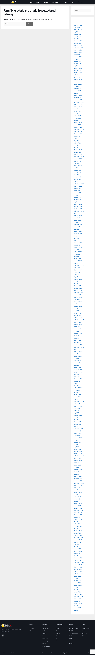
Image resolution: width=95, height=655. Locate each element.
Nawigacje (45, 638)
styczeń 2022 (78, 150)
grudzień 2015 (78, 315)
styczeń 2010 (78, 476)
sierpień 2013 (78, 379)
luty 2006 (76, 555)
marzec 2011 (77, 444)
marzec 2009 (78, 499)
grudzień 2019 (78, 206)
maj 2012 (76, 413)
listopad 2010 (78, 453)
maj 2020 (76, 195)
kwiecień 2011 (78, 442)
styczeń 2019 (78, 231)
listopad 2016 (78, 290)
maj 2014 (76, 358)
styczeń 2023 (78, 122)
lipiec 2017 (77, 272)
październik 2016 (79, 292)
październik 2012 (79, 401)
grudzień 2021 (78, 152)
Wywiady (71, 635)
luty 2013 (76, 392)
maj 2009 (76, 494)
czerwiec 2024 (78, 84)
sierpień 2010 (78, 460)
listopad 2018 (78, 236)
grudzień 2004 (78, 569)
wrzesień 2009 (78, 485)
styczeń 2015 (77, 340)
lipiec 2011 (77, 435)
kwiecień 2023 (78, 116)
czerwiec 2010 (78, 465)
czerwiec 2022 (78, 138)
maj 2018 (76, 249)
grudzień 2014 (78, 342)
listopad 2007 (78, 535)
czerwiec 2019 (78, 220)
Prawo (70, 638)
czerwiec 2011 (78, 438)
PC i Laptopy (45, 641)
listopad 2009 (78, 481)
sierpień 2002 (78, 599)
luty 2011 (76, 447)
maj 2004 (76, 578)
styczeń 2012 (77, 422)
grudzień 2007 (78, 533)
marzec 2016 (77, 308)
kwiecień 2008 (78, 524)
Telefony (44, 630)
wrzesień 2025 (78, 50)
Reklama (71, 643)
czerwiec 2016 (78, 302)
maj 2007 (76, 546)
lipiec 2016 (77, 299)
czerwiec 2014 (78, 356)
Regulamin (59, 653)
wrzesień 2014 (78, 349)
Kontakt (48, 653)
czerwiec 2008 (78, 519)
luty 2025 (76, 66)
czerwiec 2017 (78, 274)
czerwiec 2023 (78, 111)
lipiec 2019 (77, 218)
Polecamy (31, 630)
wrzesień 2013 (78, 376)
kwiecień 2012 (78, 415)
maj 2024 (76, 86)
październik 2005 (79, 562)
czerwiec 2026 (78, 29)
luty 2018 (76, 256)
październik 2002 (79, 596)
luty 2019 (76, 229)
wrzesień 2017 (78, 267)
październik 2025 (79, 48)
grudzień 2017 (78, 261)
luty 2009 (76, 501)
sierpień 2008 (78, 515)
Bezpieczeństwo (86, 628)
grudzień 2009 (78, 478)
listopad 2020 (78, 181)
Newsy (38, 2)
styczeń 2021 (77, 177)
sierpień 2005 (78, 567)
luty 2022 (76, 147)
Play (57, 630)
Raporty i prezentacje (74, 628)
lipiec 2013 (77, 381)
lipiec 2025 (77, 54)
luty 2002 (76, 610)
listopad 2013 (78, 372)
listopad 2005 (78, 560)
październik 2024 (79, 75)
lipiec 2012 (77, 408)
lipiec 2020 (77, 190)
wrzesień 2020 (78, 186)
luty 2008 (76, 528)
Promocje (31, 628)
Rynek (65, 2)
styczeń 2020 (78, 204)
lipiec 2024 (77, 82)
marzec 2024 (77, 91)
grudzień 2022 (78, 125)
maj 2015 (76, 331)
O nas (43, 653)
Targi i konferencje (73, 633)
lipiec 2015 (77, 326)
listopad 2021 (78, 154)
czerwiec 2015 (78, 329)
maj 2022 (76, 140)
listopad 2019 (78, 209)
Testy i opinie (45, 628)
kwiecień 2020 (78, 197)
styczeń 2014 (78, 367)
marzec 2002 (77, 608)
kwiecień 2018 (78, 252)
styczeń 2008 (78, 531)
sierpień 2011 (77, 433)
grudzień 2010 (78, 451)
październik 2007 (79, 537)
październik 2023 (79, 102)
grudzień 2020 (78, 179)
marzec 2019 (77, 227)
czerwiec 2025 (78, 57)
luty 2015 (76, 338)
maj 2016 (76, 304)
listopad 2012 (78, 399)
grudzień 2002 (78, 592)
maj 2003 (76, 587)
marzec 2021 (77, 172)
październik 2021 (79, 156)
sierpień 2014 (78, 351)
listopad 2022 (78, 127)
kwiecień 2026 (78, 34)
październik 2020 (79, 184)
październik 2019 (79, 211)
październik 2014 (79, 347)
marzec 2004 (78, 580)
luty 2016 (76, 311)
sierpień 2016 (78, 297)
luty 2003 (76, 589)
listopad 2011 (77, 426)
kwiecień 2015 (78, 333)
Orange (57, 628)
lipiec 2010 (77, 462)
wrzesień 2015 (78, 322)
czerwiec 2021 (78, 165)
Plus (57, 635)
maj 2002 (76, 605)
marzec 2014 (77, 363)
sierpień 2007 (78, 542)
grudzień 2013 (78, 370)
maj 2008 (76, 521)
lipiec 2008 (77, 517)
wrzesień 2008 (78, 512)
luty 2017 (76, 283)
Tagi (64, 653)
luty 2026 (76, 38)
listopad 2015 (78, 317)
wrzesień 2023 (78, 104)
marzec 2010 (77, 472)
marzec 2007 (77, 549)
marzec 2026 (77, 36)
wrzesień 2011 (78, 431)
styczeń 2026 (78, 41)
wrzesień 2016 (78, 295)
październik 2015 (79, 320)
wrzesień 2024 (78, 77)
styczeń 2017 (77, 286)
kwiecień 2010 (78, 469)
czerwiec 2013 (78, 383)
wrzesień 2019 (78, 213)
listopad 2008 (78, 508)
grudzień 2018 (78, 233)
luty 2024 (76, 93)
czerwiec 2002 (78, 603)
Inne (72, 2)
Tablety (44, 633)
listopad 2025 (78, 45)
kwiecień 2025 (78, 61)
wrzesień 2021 (78, 159)
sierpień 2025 (78, 52)
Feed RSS (68, 653)
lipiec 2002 (77, 601)
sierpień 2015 (78, 324)
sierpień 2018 (78, 243)
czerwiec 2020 (78, 193)
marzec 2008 (77, 526)
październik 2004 (79, 574)
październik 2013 (79, 374)
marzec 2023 (77, 118)
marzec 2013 (77, 390)
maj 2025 (76, 59)
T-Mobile (58, 633)
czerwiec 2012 (78, 410)
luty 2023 (76, 120)
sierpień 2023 (78, 107)
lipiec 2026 (77, 27)
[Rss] (2, 635)
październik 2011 (79, 429)
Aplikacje (84, 633)
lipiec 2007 (77, 544)
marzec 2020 (77, 199)
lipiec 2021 (77, 163)
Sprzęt (46, 2)
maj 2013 (76, 385)
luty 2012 (76, 419)
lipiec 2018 (77, 245)
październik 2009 (79, 483)
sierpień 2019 (78, 215)
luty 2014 (76, 365)
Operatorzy (55, 2)
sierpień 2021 (78, 161)
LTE (56, 641)
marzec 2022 (77, 145)
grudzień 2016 (78, 288)
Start (32, 2)
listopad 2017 (78, 263)
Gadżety (44, 643)
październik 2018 (79, 238)
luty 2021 (76, 175)
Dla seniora (45, 635)
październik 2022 (79, 129)
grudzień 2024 (78, 70)
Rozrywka (84, 630)
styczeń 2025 (78, 68)
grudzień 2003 (78, 583)
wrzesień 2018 (78, 240)
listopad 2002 (78, 594)
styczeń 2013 (78, 394)
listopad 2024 (78, 72)
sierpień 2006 (78, 553)
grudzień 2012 (78, 397)
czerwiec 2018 (78, 247)
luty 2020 (76, 202)
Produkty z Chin (46, 646)
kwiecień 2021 (78, 170)
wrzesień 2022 (78, 131)
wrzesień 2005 (78, 565)
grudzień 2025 (78, 43)
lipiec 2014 (77, 354)
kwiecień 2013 (78, 388)
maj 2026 (76, 32)
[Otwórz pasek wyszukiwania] (82, 2)
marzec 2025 (77, 63)
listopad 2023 (78, 100)
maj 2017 (76, 277)
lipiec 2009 (77, 490)
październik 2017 (79, 265)
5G (56, 638)
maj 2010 (76, 467)
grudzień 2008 (78, 506)
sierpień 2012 (78, 406)
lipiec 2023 (77, 109)
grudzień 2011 (78, 424)
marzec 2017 (77, 281)
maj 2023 (76, 113)
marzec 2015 (77, 335)
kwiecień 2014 (78, 360)
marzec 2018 (77, 254)
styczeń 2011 (77, 449)
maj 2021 (76, 168)
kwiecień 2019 (78, 224)
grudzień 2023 (78, 97)
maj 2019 (76, 222)
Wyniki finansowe (73, 630)
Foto (83, 635)
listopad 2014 (78, 345)
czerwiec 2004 (78, 576)
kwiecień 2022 (78, 143)
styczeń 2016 (78, 313)
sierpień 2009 (78, 487)
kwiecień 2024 (78, 88)
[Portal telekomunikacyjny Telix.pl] (6, 625)
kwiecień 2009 (78, 497)
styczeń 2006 (78, 558)
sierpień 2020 (78, 188)
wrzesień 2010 (78, 458)
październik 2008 (79, 510)
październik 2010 (79, 456)
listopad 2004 (78, 571)
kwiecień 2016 (78, 306)
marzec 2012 (77, 417)
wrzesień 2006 (78, 551)
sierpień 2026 (78, 25)
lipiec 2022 (77, 136)
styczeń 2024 (78, 95)
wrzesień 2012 (78, 404)
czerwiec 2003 (78, 585)
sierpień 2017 (78, 270)
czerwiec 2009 (78, 492)
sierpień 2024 (78, 79)
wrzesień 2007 (78, 540)
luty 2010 (76, 474)
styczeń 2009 (78, 503)
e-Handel (71, 641)
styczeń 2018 (77, 258)
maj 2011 (76, 440)
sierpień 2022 (78, 134)
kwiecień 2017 (78, 279)
